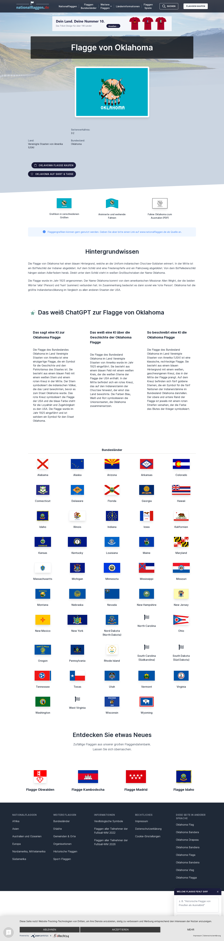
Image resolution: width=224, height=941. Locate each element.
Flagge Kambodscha (88, 790)
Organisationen (62, 843)
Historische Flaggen (65, 851)
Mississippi (146, 578)
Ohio (181, 630)
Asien (15, 828)
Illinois (77, 527)
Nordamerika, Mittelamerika (28, 851)
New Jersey (181, 604)
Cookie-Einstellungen (147, 836)
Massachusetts (42, 578)
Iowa (147, 527)
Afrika (15, 821)
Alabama (42, 475)
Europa (16, 843)
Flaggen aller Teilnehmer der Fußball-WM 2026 (111, 842)
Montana (42, 604)
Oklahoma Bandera (187, 832)
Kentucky (77, 553)
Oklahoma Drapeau (187, 839)
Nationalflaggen (68, 6)
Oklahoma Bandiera (187, 847)
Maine (146, 553)
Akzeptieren (120, 929)
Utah (112, 686)
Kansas (42, 553)
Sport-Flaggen (62, 859)
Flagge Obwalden (40, 790)
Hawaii (181, 501)
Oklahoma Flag (185, 824)
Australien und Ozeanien (26, 836)
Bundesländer (61, 821)
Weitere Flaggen (105, 6)
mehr (190, 929)
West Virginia (77, 707)
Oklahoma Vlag (185, 870)
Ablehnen (49, 929)
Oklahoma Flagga (186, 877)
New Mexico (43, 630)
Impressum (141, 821)
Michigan (77, 578)
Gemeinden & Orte (64, 836)
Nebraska (77, 604)
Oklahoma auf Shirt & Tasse (54, 174)
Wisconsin (112, 712)
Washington (42, 712)
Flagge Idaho (183, 790)
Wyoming (147, 712)
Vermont (146, 686)
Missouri (181, 578)
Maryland (181, 553)
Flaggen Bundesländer (88, 6)
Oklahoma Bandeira (187, 862)
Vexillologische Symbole (108, 821)
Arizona (112, 475)
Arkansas (146, 475)
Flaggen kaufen (195, 6)
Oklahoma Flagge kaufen (56, 165)
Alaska (77, 475)
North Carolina (147, 625)
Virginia (181, 686)
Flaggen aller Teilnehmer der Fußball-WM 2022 (111, 830)
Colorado (181, 475)
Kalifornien (181, 527)
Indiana (112, 527)
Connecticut (43, 501)
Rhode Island (112, 660)
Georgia (147, 501)
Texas (77, 686)
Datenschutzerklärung (212, 936)
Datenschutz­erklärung (148, 828)
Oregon (43, 660)
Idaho (42, 527)
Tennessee (43, 686)
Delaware (77, 501)
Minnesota (112, 578)
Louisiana (112, 553)
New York (77, 630)
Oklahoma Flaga (185, 855)
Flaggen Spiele (148, 6)
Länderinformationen (128, 6)
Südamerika (19, 859)
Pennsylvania (77, 660)
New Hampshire (146, 604)
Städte (57, 828)
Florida (112, 501)
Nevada (112, 604)
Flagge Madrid (135, 790)
